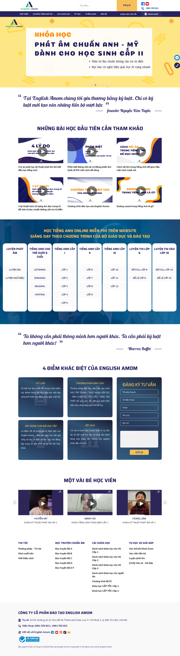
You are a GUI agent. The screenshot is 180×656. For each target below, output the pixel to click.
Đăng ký (127, 5)
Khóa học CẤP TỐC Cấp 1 (105, 586)
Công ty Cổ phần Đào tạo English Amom (52, 647)
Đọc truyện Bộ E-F (64, 567)
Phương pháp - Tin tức (29, 548)
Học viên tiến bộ (137, 553)
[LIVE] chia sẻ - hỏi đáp (141, 563)
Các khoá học (63, 14)
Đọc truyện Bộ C (63, 558)
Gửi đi (139, 452)
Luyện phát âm (137, 558)
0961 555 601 (152, 8)
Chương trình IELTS (102, 581)
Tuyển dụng (90, 14)
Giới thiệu (24, 14)
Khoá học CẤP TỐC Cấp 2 (105, 590)
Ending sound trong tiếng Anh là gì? (135, 206)
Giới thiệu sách (26, 558)
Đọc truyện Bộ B (63, 553)
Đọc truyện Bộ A (63, 548)
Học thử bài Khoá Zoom (141, 548)
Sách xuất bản (25, 553)
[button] (92, 85)
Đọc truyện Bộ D (63, 563)
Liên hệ (103, 14)
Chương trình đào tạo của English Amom (88, 206)
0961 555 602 (59, 625)
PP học (77, 14)
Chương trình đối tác (43, 14)
